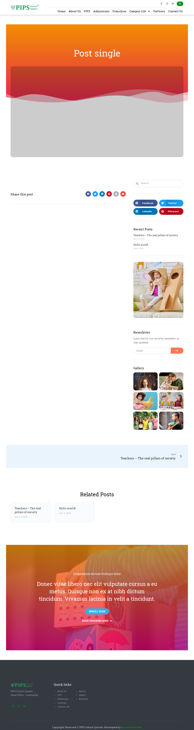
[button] (88, 194)
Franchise (119, 11)
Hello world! (140, 244)
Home (62, 11)
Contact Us (175, 11)
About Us (75, 11)
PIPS (87, 11)
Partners (159, 11)
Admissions (101, 11)
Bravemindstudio (131, 727)
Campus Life (137, 11)
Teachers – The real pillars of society (155, 235)
